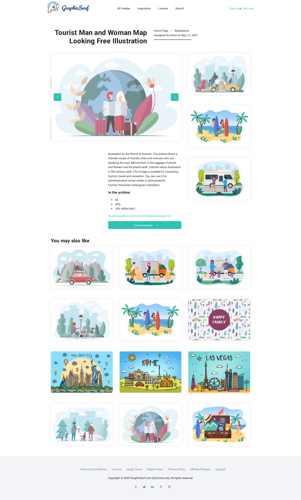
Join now (248, 8)
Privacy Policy (176, 469)
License (163, 8)
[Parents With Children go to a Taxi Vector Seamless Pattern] (219, 319)
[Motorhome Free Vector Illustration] (219, 178)
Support (220, 469)
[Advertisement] (77, 173)
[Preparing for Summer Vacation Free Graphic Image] (219, 424)
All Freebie (123, 8)
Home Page (161, 30)
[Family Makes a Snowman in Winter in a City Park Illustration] (82, 424)
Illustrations (182, 30)
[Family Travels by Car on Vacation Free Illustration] (82, 267)
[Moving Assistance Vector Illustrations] (151, 267)
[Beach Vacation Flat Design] (219, 126)
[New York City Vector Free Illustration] (82, 371)
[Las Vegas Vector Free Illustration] (219, 371)
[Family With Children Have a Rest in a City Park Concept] (82, 319)
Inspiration (144, 8)
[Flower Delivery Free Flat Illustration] (219, 267)
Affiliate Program (200, 469)
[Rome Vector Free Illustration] (151, 371)
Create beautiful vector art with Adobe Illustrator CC (139, 216)
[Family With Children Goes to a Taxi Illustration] (219, 74)
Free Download (143, 225)
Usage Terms (134, 469)
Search (179, 8)
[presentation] (57, 97)
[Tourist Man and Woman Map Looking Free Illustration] (151, 424)
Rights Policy (155, 469)
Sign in (234, 8)
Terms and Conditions (93, 469)
